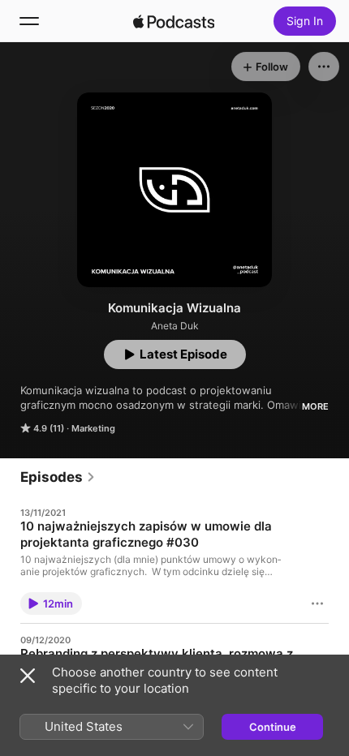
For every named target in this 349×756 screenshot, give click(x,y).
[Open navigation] (29, 21)
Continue (272, 726)
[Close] (27, 675)
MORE (315, 406)
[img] (173, 21)
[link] (58, 477)
